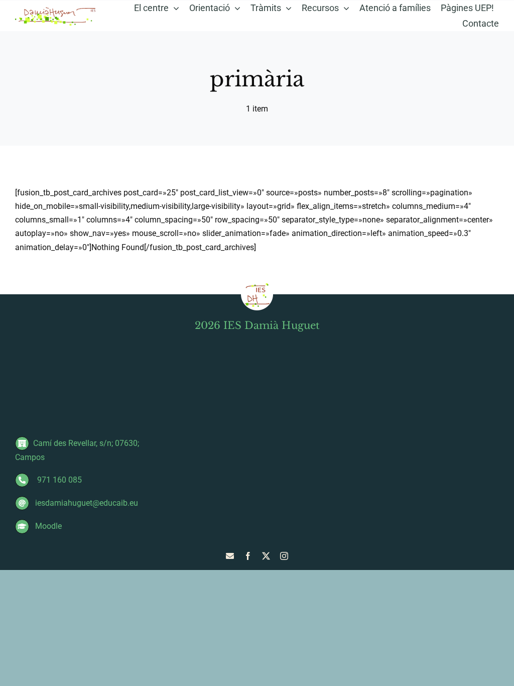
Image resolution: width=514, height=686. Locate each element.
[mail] (230, 556)
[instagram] (284, 556)
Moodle (47, 526)
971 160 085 (57, 480)
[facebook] (248, 556)
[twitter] (266, 556)
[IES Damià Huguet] (55, 10)
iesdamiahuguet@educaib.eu (85, 503)
